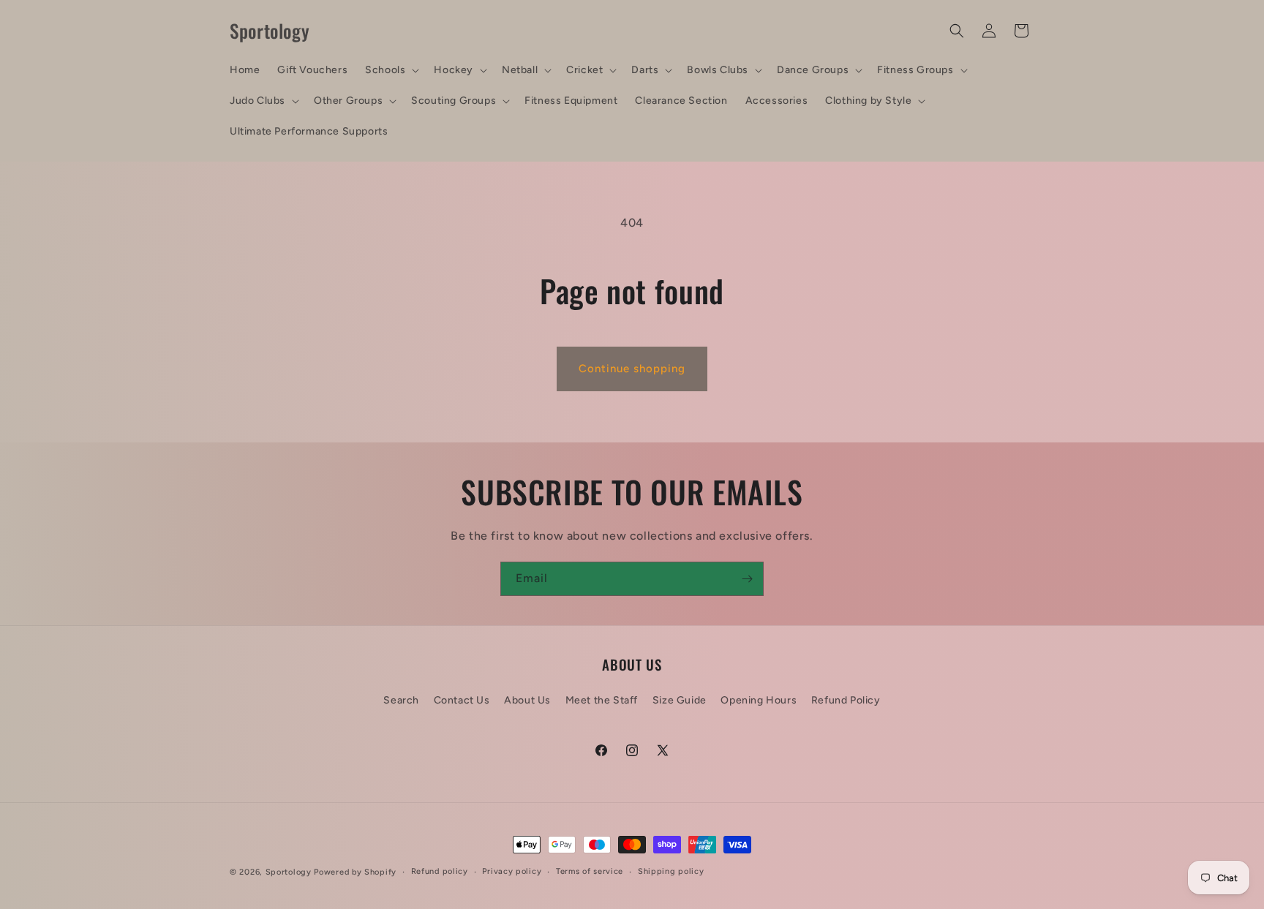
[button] (390, 70)
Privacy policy (511, 871)
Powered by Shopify (355, 872)
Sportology (289, 872)
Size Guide (679, 700)
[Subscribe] (747, 579)
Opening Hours (759, 700)
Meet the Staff (601, 700)
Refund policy (439, 871)
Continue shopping (632, 368)
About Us (527, 700)
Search (401, 700)
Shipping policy (671, 871)
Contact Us (462, 700)
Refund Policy (846, 700)
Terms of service (589, 871)
